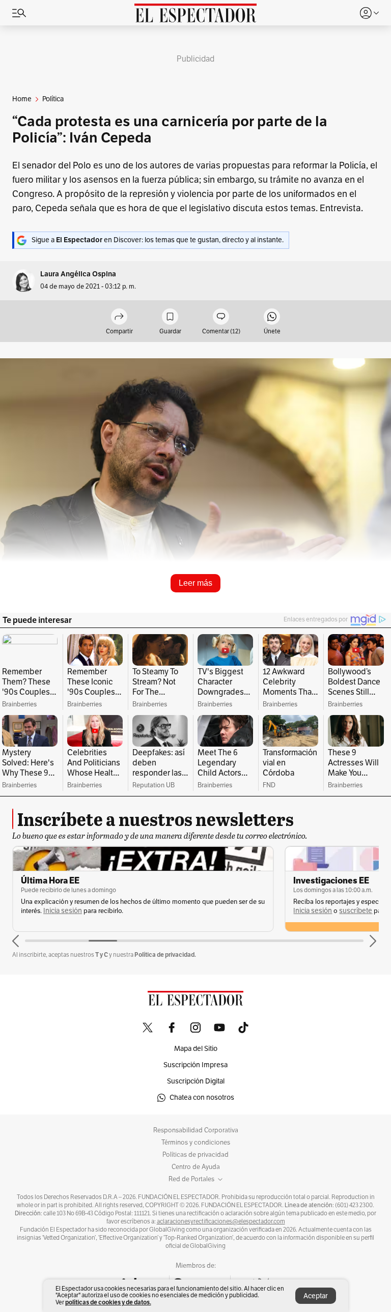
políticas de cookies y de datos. (108, 1302)
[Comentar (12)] (221, 317)
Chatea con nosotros (202, 1097)
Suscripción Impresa (195, 1065)
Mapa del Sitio (195, 1048)
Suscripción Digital (196, 1081)
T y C (101, 954)
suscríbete (355, 910)
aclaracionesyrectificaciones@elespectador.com (221, 1221)
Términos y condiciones (195, 1142)
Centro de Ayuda (196, 1167)
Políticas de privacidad (195, 1154)
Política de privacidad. (165, 954)
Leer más (195, 583)
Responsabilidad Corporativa (195, 1130)
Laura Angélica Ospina (78, 274)
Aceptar (315, 1296)
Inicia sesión (62, 910)
